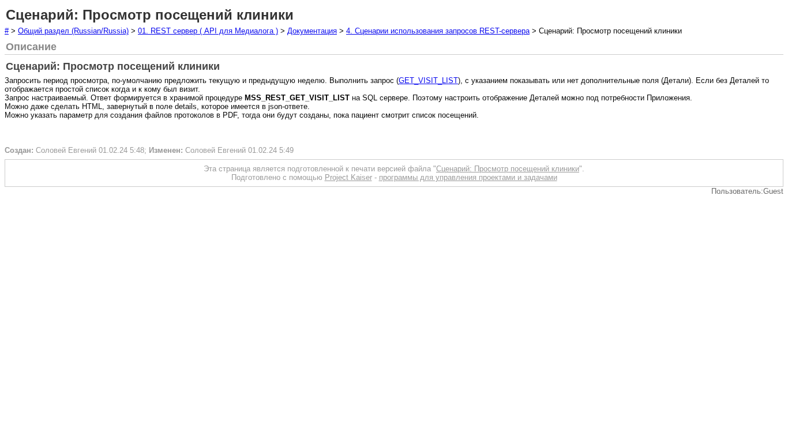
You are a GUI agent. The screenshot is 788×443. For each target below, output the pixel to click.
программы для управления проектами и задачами (468, 177)
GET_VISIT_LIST (428, 80)
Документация (312, 31)
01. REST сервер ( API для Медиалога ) (208, 31)
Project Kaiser (348, 177)
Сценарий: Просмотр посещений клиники (507, 168)
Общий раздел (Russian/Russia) (73, 31)
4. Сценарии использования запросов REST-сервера (438, 31)
